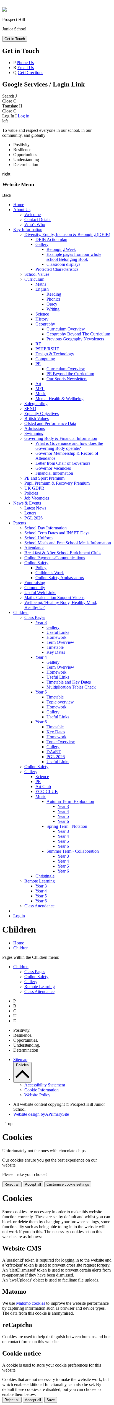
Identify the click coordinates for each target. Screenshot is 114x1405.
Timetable (55, 647)
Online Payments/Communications (54, 557)
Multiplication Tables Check (71, 687)
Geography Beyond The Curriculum (78, 334)
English (42, 289)
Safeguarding (36, 403)
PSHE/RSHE (47, 348)
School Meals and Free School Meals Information (67, 542)
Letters (30, 513)
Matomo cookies (30, 1303)
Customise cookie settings (67, 1184)
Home (18, 204)
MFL (40, 388)
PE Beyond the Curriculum (70, 373)
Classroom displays (63, 264)
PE (38, 363)
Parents (19, 523)
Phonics (53, 299)
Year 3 (41, 622)
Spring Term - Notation (66, 826)
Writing (52, 309)
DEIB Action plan (51, 239)
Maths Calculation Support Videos (54, 597)
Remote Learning (39, 881)
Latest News (35, 508)
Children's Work (49, 572)
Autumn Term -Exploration (70, 801)
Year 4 (41, 657)
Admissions (34, 428)
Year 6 (41, 721)
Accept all (33, 1184)
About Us (21, 209)
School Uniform (38, 537)
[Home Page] (4, 10)
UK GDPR (34, 488)
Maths (40, 284)
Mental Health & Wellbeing (59, 398)
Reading (53, 294)
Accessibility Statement (44, 1085)
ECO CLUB (46, 791)
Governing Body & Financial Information (60, 438)
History (41, 319)
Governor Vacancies (53, 468)
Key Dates (55, 652)
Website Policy (37, 1095)
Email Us (25, 67)
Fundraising (34, 582)
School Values (36, 274)
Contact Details (37, 219)
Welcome (32, 214)
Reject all (11, 1184)
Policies (31, 493)
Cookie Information (41, 1090)
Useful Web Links (40, 592)
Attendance (34, 547)
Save (50, 1400)
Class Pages (34, 617)
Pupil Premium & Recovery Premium (57, 483)
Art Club (43, 786)
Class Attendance (39, 906)
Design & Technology (54, 353)
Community (34, 587)
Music (40, 393)
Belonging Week (61, 249)
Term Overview (60, 642)
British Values (36, 418)
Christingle (45, 876)
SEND (30, 408)
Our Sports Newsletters (66, 378)
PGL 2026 (33, 518)
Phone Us (25, 62)
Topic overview (60, 702)
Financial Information (54, 473)
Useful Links (57, 632)
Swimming (33, 433)
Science (42, 314)
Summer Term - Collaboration (72, 851)
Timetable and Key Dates (68, 682)
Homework (56, 637)
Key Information (27, 229)
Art (38, 383)
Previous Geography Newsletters (75, 339)
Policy (40, 567)
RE (38, 344)
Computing (45, 358)
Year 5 (41, 692)
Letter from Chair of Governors (62, 463)
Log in (23, 116)
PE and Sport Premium (44, 478)
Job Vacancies (36, 498)
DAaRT (53, 751)
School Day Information (45, 528)
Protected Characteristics (56, 269)
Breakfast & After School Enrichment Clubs (62, 552)
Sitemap (20, 1059)
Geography (45, 324)
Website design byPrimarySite (41, 1114)
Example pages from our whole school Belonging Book (73, 257)
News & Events (27, 503)
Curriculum (34, 279)
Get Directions (30, 72)
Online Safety (36, 562)
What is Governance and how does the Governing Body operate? (69, 446)
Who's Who (34, 224)
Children (20, 612)
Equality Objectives (41, 413)
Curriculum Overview (65, 329)
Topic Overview (60, 741)
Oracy (51, 304)
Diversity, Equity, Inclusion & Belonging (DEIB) (67, 234)
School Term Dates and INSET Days (56, 533)
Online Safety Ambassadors (59, 577)
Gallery (41, 244)
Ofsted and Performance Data (50, 423)
